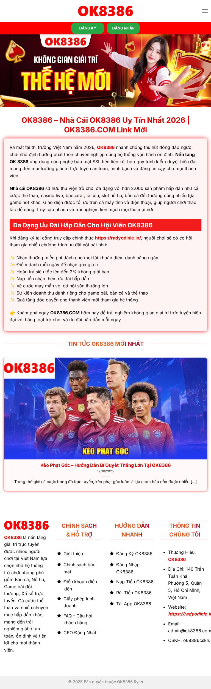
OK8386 (106, 147)
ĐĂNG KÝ (87, 28)
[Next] (206, 426)
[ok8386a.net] (105, 11)
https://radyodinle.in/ (118, 238)
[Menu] (205, 11)
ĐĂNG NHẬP (123, 28)
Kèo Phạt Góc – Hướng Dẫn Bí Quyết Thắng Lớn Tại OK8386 (105, 465)
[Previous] (4, 426)
